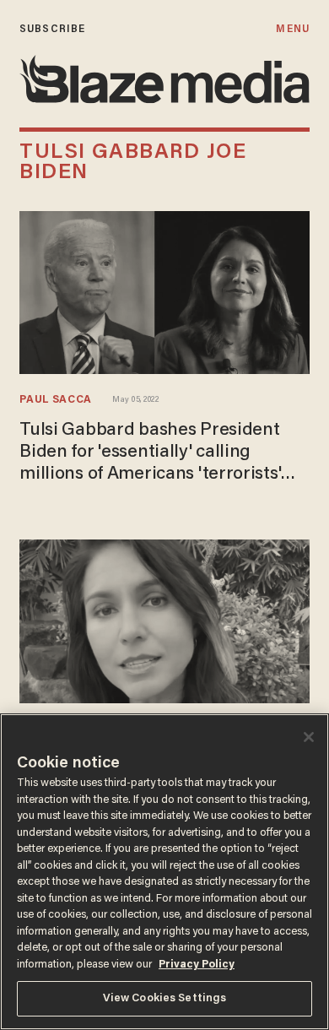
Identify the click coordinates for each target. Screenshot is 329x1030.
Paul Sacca (55, 400)
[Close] (308, 737)
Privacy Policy (197, 964)
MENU (292, 29)
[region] (164, 871)
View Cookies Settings (165, 998)
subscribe (52, 29)
